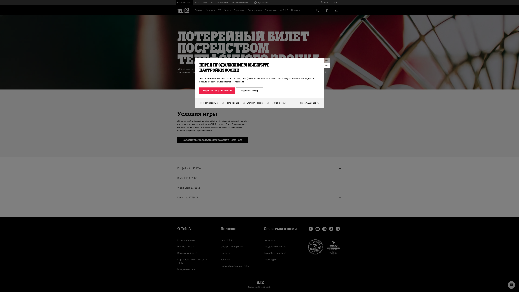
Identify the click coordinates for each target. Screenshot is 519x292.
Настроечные (232, 103)
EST (326, 61)
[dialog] (259, 83)
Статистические (254, 103)
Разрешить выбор (249, 91)
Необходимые (210, 103)
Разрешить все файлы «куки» (217, 91)
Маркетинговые (278, 103)
